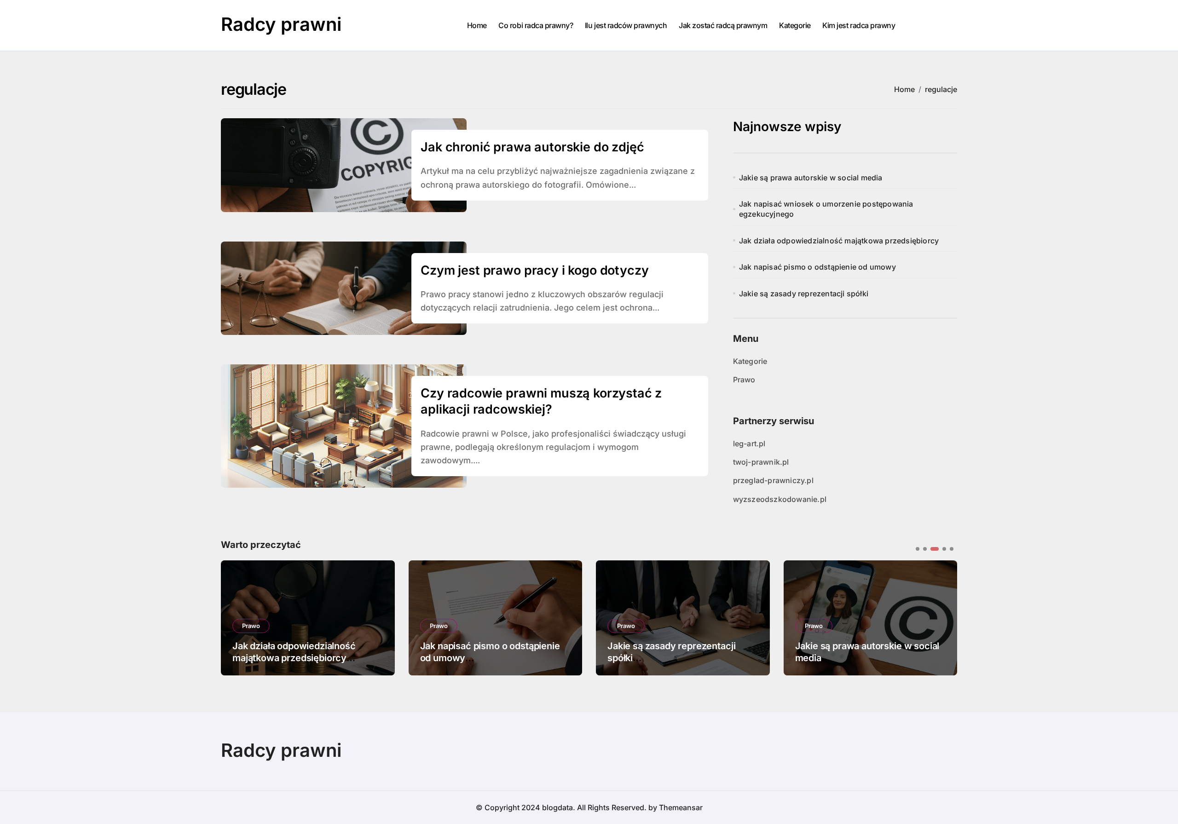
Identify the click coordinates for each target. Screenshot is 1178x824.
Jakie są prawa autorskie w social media (811, 177)
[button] (943, 617)
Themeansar (681, 807)
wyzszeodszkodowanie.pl (779, 499)
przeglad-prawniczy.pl (773, 480)
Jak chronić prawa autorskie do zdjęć (532, 147)
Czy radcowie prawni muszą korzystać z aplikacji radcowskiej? (541, 401)
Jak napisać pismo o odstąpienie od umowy (817, 266)
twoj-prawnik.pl (761, 462)
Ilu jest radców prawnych (626, 25)
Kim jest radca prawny (858, 25)
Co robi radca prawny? (535, 25)
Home (477, 25)
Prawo (744, 379)
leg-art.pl (749, 443)
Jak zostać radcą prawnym (723, 25)
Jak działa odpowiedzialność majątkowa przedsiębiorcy (839, 240)
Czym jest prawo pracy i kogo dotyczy (534, 270)
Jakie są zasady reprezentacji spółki (803, 293)
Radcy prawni (281, 24)
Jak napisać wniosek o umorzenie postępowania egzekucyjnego (826, 209)
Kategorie (795, 25)
